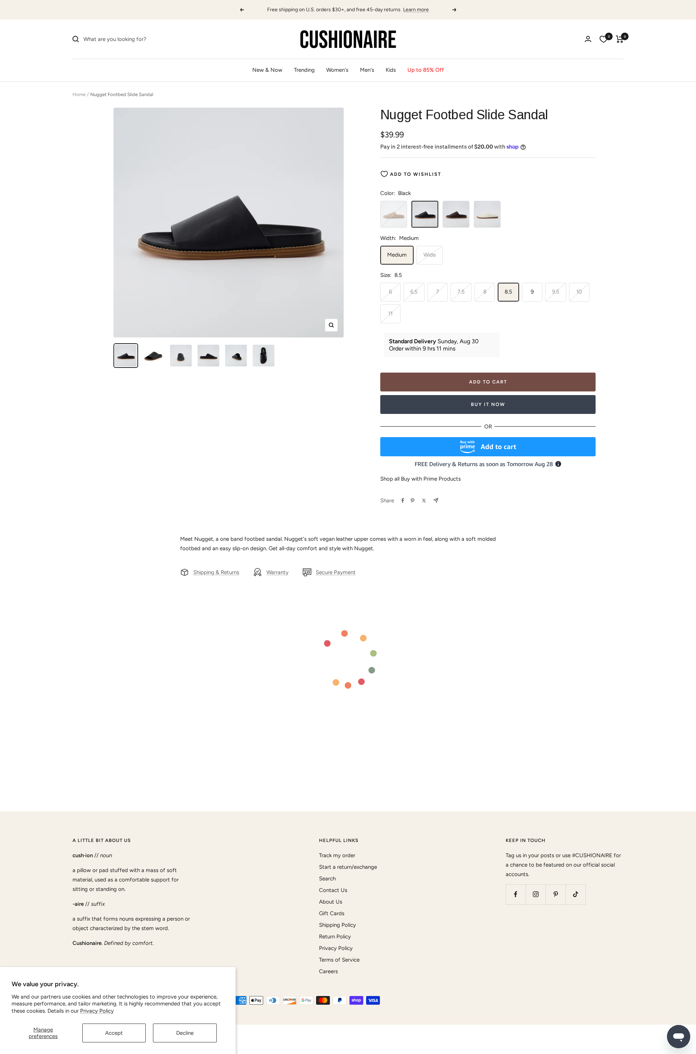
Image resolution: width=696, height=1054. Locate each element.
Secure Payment (336, 572)
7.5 (461, 292)
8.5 (508, 292)
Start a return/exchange (348, 867)
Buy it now (488, 404)
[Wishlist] (603, 39)
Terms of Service (339, 960)
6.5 (414, 292)
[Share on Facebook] (402, 500)
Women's (337, 70)
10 (579, 292)
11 (390, 313)
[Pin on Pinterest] (412, 500)
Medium (397, 255)
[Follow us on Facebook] (516, 894)
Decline (185, 1033)
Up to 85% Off (425, 70)
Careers (328, 971)
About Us (330, 902)
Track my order (337, 855)
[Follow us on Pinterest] (556, 894)
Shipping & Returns (216, 572)
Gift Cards (331, 913)
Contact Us (333, 890)
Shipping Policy (337, 925)
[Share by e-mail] (436, 500)
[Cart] (620, 39)
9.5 (555, 292)
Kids (391, 70)
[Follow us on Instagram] (536, 894)
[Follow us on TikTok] (575, 894)
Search (327, 878)
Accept (114, 1033)
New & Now (267, 70)
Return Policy (335, 936)
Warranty (277, 572)
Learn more (416, 10)
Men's (367, 70)
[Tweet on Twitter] (424, 500)
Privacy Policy (97, 1011)
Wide (429, 255)
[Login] (588, 39)
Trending (304, 70)
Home (79, 94)
